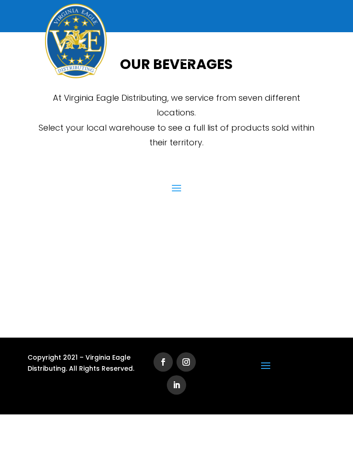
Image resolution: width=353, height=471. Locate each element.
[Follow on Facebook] (163, 362)
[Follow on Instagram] (186, 362)
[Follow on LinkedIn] (176, 385)
